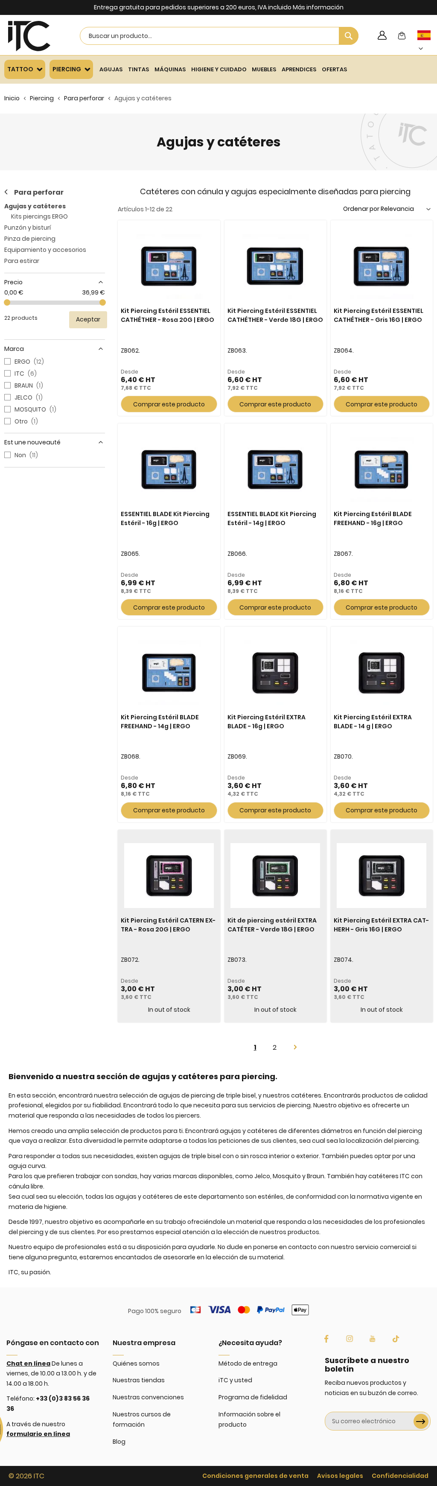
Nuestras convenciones (148, 1397)
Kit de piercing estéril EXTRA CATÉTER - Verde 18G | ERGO (272, 925)
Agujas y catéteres (35, 206)
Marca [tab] (14, 348)
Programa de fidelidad (252, 1397)
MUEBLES (264, 69)
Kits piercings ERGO (39, 216)
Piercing (42, 98)
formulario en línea (38, 1434)
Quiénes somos (136, 1363)
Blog (119, 1441)
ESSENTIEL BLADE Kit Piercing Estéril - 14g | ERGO (271, 518)
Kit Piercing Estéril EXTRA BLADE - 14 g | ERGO (373, 721)
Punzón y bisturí (27, 227)
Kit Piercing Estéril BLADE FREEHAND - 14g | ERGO (160, 721)
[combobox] (219, 36)
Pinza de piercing (29, 238)
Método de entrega (247, 1363)
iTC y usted (235, 1380)
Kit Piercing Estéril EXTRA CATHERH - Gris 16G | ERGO (381, 925)
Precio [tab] (13, 282)
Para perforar (84, 98)
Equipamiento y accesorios (45, 249)
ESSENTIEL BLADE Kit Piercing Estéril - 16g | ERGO (165, 518)
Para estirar (21, 261)
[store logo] (29, 36)
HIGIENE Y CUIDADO (219, 69)
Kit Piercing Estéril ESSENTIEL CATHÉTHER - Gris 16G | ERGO (378, 315)
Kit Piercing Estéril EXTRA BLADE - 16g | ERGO (266, 721)
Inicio (12, 98)
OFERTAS (334, 69)
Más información (318, 7)
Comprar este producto (169, 404)
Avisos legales (340, 1475)
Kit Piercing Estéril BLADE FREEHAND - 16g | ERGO (373, 518)
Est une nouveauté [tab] (32, 442)
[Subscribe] (421, 1421)
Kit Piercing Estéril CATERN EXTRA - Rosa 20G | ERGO (168, 925)
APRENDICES (299, 69)
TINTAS (138, 69)
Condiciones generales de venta (255, 1475)
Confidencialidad (400, 1475)
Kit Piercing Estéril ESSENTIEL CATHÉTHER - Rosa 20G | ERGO (167, 315)
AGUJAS (110, 69)
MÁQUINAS (170, 69)
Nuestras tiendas (139, 1380)
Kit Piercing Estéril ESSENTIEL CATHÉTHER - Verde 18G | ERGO (275, 315)
